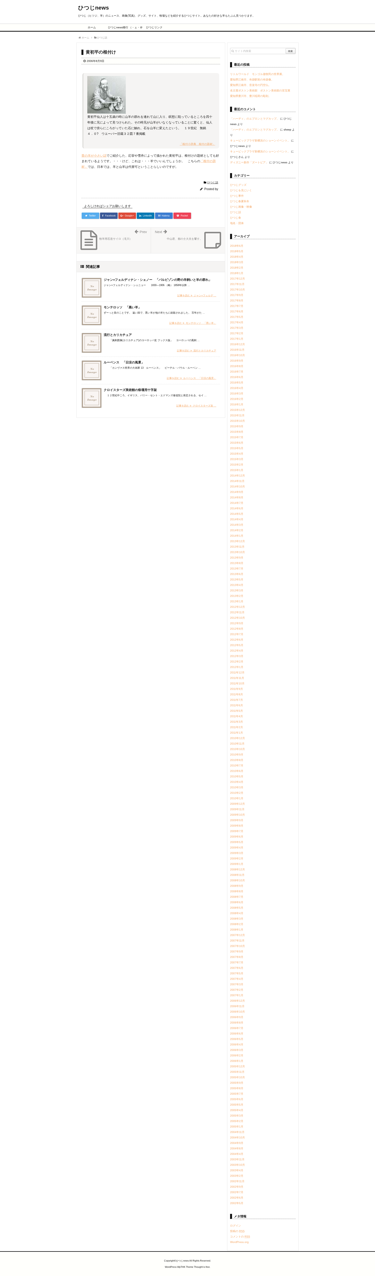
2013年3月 (236, 590)
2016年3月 (236, 393)
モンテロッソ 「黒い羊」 (122, 307)
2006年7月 (236, 1028)
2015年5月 (236, 448)
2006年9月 (236, 1017)
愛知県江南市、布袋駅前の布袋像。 (252, 79)
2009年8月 (236, 825)
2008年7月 (236, 896)
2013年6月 (236, 574)
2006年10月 (237, 1011)
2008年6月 (236, 902)
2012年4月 (236, 650)
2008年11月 (237, 874)
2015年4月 (236, 453)
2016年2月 (236, 399)
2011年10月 (237, 683)
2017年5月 (236, 316)
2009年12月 (237, 803)
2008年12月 (237, 869)
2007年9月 (236, 951)
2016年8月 (236, 366)
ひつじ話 (212, 182)
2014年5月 (236, 513)
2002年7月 (236, 1192)
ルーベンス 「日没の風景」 (124, 362)
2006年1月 (236, 1060)
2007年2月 (236, 989)
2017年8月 (236, 300)
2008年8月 (236, 891)
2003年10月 (237, 1164)
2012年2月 (236, 661)
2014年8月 (236, 497)
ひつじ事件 (237, 195)
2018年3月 (236, 262)
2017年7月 (236, 306)
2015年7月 (236, 437)
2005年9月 (236, 1082)
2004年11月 (237, 1132)
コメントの (240, 1236)
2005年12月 (237, 1066)
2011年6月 (236, 705)
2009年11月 (237, 809)
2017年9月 (236, 295)
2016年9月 (236, 360)
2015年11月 (237, 415)
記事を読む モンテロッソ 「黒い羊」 (192, 323)
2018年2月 (236, 267)
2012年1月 (236, 667)
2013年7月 (236, 568)
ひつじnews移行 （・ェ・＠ (123, 27)
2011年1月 (236, 732)
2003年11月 (237, 1159)
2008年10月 (237, 880)
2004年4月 (236, 1153)
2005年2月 (236, 1121)
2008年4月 (236, 913)
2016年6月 (236, 377)
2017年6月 (236, 311)
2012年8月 (236, 628)
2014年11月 (237, 481)
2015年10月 (237, 420)
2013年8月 (236, 563)
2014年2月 (236, 530)
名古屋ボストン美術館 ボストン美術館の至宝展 (260, 90)
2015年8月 (236, 431)
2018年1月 (236, 273)
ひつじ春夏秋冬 (239, 201)
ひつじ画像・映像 (241, 206)
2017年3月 (236, 327)
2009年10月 (237, 814)
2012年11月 (237, 612)
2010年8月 (236, 760)
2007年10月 (237, 946)
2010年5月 (236, 776)
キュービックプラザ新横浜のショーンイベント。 (260, 140)
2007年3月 (236, 984)
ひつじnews (93, 8)
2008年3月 (236, 918)
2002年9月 (236, 1186)
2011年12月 (237, 672)
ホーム (92, 27)
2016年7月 (236, 371)
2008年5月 (236, 907)
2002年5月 (236, 1203)
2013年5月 (236, 579)
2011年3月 (236, 721)
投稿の (237, 1231)
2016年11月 (237, 349)
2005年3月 (236, 1115)
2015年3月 (236, 459)
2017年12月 (237, 278)
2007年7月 (236, 962)
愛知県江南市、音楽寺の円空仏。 (250, 85)
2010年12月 (237, 738)
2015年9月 (236, 426)
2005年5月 (236, 1104)
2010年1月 (236, 798)
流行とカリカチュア (118, 334)
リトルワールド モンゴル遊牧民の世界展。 (257, 74)
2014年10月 (237, 486)
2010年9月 (236, 754)
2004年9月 (236, 1143)
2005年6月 (236, 1099)
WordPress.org (239, 1242)
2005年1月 (236, 1126)
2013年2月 (236, 595)
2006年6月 (236, 1033)
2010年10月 (237, 749)
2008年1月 (236, 929)
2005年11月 (237, 1071)
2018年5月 (236, 251)
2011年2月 (236, 727)
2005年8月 (236, 1088)
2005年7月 (236, 1093)
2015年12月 (237, 409)
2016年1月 (236, 404)
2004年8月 (236, 1148)
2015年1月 (236, 470)
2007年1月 (236, 995)
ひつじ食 (235, 217)
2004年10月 (237, 1137)
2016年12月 (237, 344)
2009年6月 (236, 836)
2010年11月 (237, 743)
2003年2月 (236, 1175)
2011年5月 (236, 710)
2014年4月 (236, 519)
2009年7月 (236, 831)
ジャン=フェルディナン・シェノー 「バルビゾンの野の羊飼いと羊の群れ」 (158, 279)
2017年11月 (237, 284)
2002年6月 (236, 1197)
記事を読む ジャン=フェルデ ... (196, 295)
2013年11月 (237, 546)
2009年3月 (236, 853)
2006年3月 (236, 1050)
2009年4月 (236, 847)
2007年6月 (236, 967)
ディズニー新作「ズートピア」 (249, 162)
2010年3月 (236, 787)
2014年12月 (237, 475)
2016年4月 (236, 388)
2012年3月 (236, 656)
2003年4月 (236, 1170)
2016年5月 (236, 382)
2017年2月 (236, 333)
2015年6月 (236, 442)
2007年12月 (237, 935)
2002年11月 (237, 1181)
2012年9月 (236, 623)
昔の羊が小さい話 (93, 155)
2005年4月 (236, 1110)
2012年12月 (237, 606)
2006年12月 (237, 1000)
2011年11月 (237, 678)
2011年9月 (236, 688)
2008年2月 (236, 924)
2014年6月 (236, 508)
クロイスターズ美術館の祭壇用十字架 (130, 390)
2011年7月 (236, 699)
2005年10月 (237, 1077)
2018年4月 (236, 256)
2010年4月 (236, 781)
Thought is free (202, 1267)
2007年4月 (236, 978)
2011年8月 (236, 694)
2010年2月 (236, 792)
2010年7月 (236, 765)
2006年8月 (236, 1022)
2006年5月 (236, 1039)
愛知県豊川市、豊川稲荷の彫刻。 (250, 95)
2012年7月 (236, 634)
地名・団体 (237, 223)
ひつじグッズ (238, 184)
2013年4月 (236, 585)
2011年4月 (236, 716)
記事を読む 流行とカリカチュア (196, 350)
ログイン (235, 1225)
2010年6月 (236, 771)
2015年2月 (236, 464)
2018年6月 (236, 245)
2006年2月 (236, 1055)
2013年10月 (237, 552)
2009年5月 (236, 842)
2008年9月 (236, 885)
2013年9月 (236, 557)
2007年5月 (236, 973)
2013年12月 (237, 541)
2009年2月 (236, 858)
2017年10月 (237, 289)
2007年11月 (237, 940)
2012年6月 (236, 639)
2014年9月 (236, 492)
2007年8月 (236, 957)
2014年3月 (236, 524)
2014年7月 (236, 502)
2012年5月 (236, 645)
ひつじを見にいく (241, 190)
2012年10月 (237, 617)
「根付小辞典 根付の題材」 (197, 144)
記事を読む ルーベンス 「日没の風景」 (191, 378)
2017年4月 (236, 322)
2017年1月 (236, 338)
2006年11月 (237, 1006)
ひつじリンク (154, 27)
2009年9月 (236, 820)
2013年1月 (236, 601)
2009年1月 (236, 864)
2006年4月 (236, 1044)
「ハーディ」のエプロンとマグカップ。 (254, 118)
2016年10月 (237, 355)
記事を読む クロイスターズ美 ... (196, 405)
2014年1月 (236, 535)
